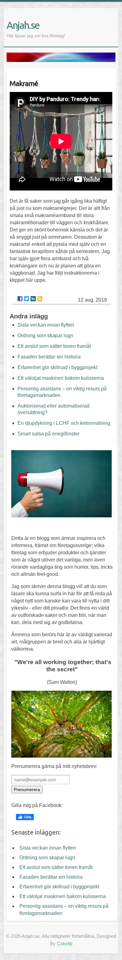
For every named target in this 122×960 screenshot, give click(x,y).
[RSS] (39, 298)
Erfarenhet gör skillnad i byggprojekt (57, 367)
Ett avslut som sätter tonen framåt (54, 346)
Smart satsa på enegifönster (48, 433)
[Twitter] (26, 298)
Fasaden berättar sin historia (49, 356)
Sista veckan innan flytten (46, 325)
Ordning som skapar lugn (45, 335)
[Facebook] (20, 298)
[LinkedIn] (33, 298)
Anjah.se (23, 25)
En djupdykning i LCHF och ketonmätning (64, 423)
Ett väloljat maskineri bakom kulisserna (61, 378)
